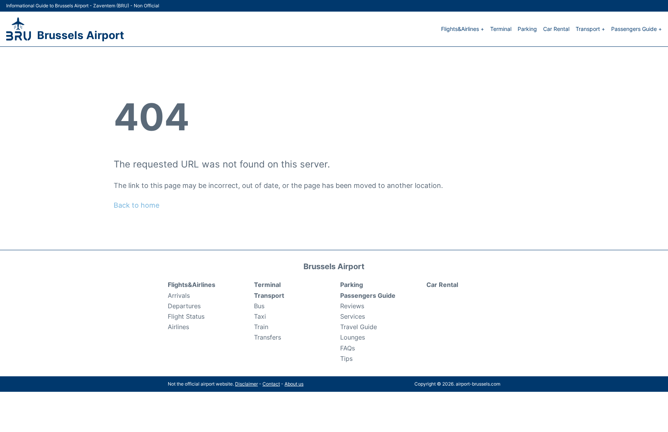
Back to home (136, 205)
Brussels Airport (80, 35)
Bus (259, 306)
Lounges (352, 337)
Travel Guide (358, 327)
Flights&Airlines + (462, 29)
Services (352, 316)
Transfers (267, 337)
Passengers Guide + (636, 29)
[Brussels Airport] (18, 29)
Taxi (260, 316)
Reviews (352, 306)
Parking (527, 29)
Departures (184, 306)
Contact (271, 384)
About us (294, 384)
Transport (269, 295)
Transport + (590, 29)
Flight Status (186, 316)
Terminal (500, 29)
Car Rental (556, 29)
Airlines (178, 327)
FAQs (347, 348)
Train (261, 327)
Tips (346, 358)
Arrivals (179, 295)
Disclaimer (246, 384)
